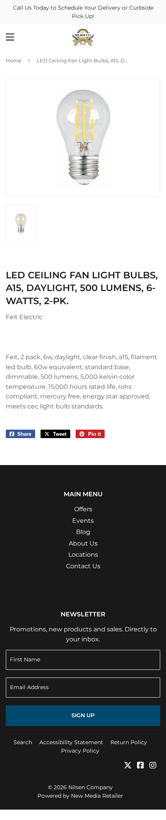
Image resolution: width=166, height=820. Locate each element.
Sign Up (83, 715)
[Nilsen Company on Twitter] (128, 766)
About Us (83, 543)
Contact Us (83, 566)
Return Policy (128, 742)
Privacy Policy (80, 751)
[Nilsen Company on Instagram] (152, 766)
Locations (83, 554)
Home (14, 60)
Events (83, 520)
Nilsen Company (90, 787)
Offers (83, 509)
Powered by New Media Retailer (80, 796)
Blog (83, 532)
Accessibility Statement (71, 742)
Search (23, 742)
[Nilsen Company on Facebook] (140, 766)
